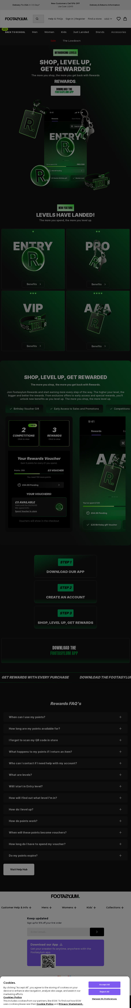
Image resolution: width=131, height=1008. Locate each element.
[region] (65, 992)
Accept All (104, 984)
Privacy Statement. (71, 1004)
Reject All (104, 992)
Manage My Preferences (104, 999)
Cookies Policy (12, 997)
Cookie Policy (45, 1004)
